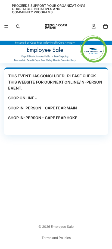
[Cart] (105, 26)
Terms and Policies (56, 238)
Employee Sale (62, 227)
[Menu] (6, 26)
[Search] (18, 26)
